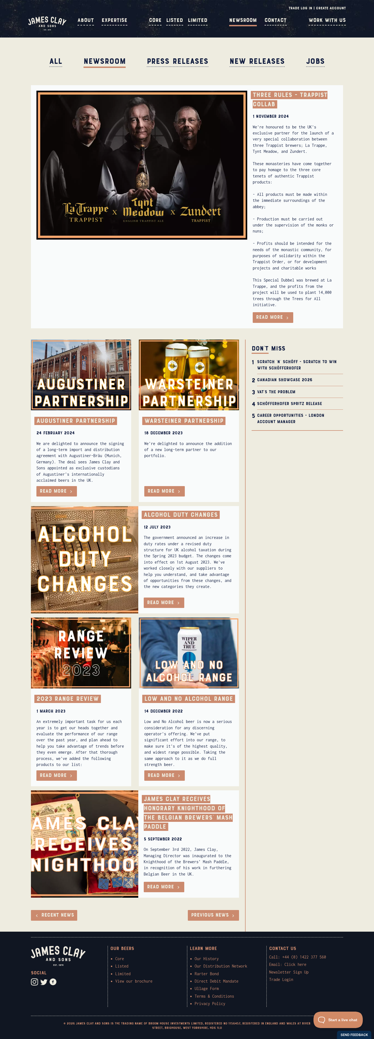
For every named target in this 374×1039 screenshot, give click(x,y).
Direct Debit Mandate (216, 981)
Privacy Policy (210, 1003)
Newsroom (243, 20)
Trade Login (281, 979)
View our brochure (134, 981)
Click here (295, 964)
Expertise (114, 20)
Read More (270, 317)
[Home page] (47, 29)
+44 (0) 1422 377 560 (304, 957)
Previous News (211, 915)
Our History (207, 958)
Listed (174, 20)
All (55, 61)
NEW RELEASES (257, 61)
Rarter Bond (207, 973)
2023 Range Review (67, 699)
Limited (198, 20)
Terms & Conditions (214, 996)
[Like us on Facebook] (53, 982)
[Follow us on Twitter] (43, 982)
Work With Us (327, 20)
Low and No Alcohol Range (188, 699)
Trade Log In (300, 8)
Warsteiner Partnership (183, 421)
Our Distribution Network (221, 966)
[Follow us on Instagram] (34, 982)
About (85, 20)
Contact (275, 20)
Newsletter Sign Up (289, 972)
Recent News (56, 915)
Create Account (331, 8)
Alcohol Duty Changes (181, 515)
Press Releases (177, 61)
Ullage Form (207, 988)
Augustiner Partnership (75, 421)
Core (155, 20)
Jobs (315, 61)
